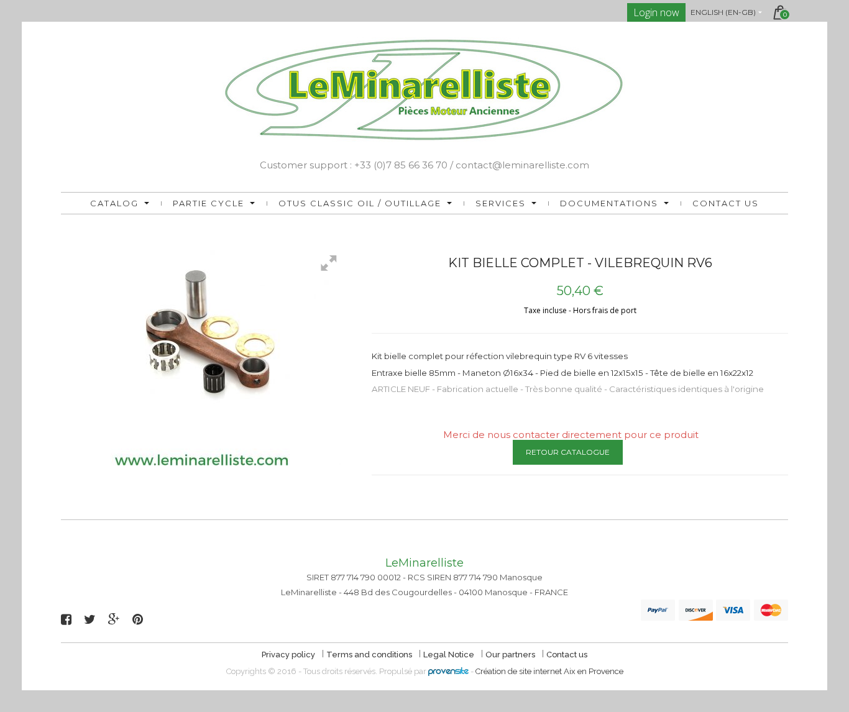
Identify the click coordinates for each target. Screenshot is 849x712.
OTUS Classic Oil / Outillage (359, 203)
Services (500, 203)
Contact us (725, 203)
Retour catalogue (568, 452)
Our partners (511, 654)
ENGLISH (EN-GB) (723, 12)
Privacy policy (289, 654)
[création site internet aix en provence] (448, 671)
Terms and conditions (370, 654)
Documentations (609, 203)
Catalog (114, 203)
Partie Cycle (208, 203)
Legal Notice (449, 654)
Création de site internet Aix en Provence (549, 671)
